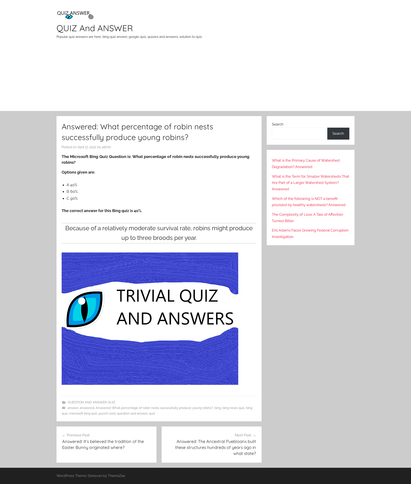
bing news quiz (233, 408)
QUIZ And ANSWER (95, 28)
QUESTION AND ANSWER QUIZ (91, 402)
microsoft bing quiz (83, 413)
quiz (152, 413)
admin (106, 147)
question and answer (132, 413)
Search (277, 124)
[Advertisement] (205, 79)
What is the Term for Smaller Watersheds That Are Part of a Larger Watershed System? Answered (310, 182)
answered (87, 408)
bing (217, 408)
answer (73, 408)
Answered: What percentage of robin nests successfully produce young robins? (154, 408)
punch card (107, 413)
